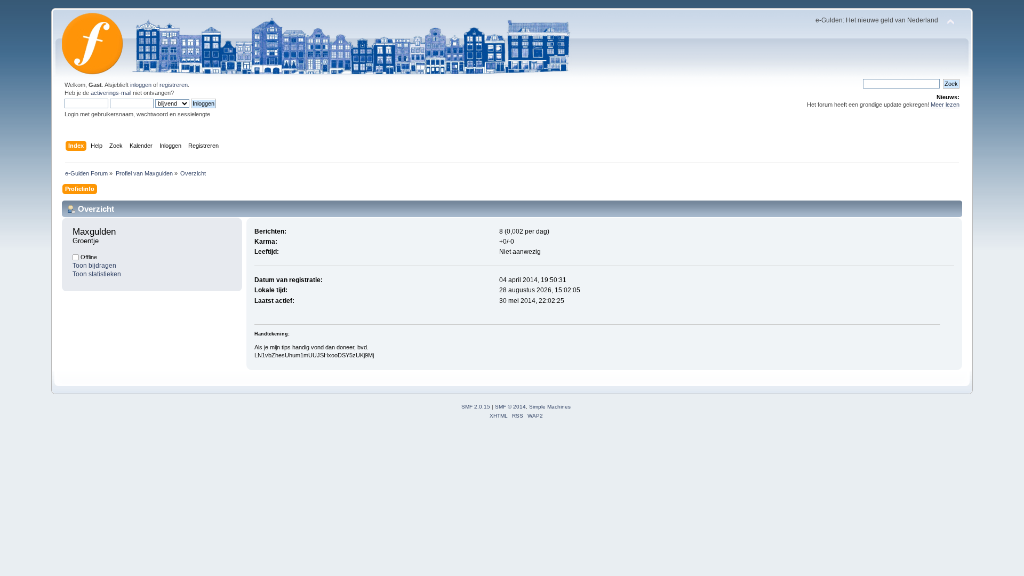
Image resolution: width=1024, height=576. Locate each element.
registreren (173, 85)
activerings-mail (111, 93)
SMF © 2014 (510, 407)
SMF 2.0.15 (475, 407)
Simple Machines (550, 407)
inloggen (140, 85)
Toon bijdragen (94, 265)
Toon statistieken (97, 274)
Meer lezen (945, 104)
